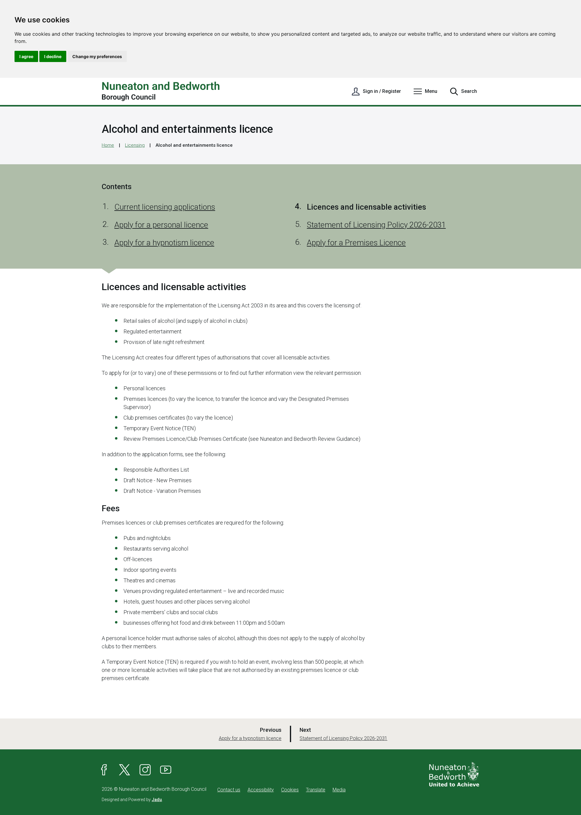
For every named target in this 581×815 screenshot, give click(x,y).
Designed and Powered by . (132, 799)
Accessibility (261, 790)
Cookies (290, 790)
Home (108, 145)
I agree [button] (26, 56)
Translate (315, 790)
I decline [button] (52, 56)
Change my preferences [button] (97, 56)
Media (339, 790)
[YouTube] (165, 769)
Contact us (228, 790)
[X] (124, 769)
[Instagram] (145, 769)
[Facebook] (104, 769)
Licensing (135, 145)
